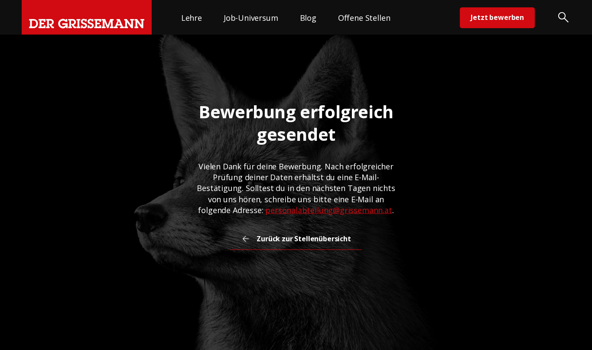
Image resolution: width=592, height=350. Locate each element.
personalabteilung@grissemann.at (328, 210)
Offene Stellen (364, 18)
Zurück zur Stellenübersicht (304, 238)
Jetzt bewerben (497, 17)
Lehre (191, 18)
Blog (308, 18)
